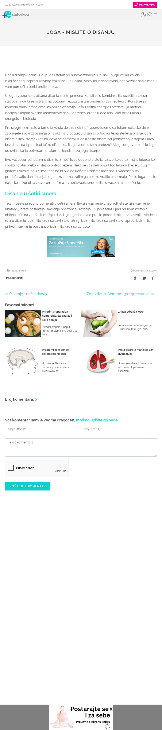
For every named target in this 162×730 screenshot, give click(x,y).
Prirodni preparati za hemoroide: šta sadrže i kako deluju (57, 315)
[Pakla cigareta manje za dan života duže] (99, 361)
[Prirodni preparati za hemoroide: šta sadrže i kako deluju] (23, 323)
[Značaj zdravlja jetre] (99, 323)
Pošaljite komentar (28, 486)
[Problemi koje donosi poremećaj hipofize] (23, 361)
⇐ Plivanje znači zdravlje (27, 294)
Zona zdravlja (19, 270)
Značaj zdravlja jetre (131, 311)
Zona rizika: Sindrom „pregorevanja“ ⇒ (120, 294)
